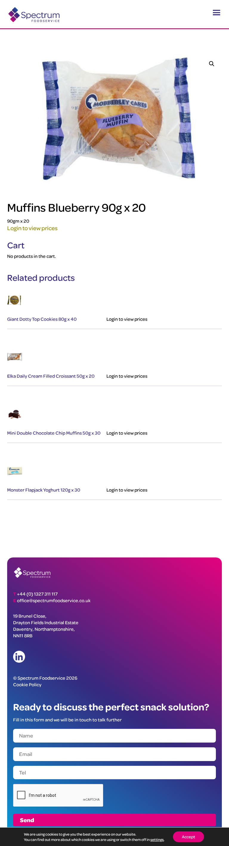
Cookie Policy (27, 684)
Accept (188, 836)
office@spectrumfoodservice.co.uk (54, 600)
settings (157, 839)
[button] (211, 63)
